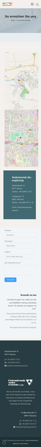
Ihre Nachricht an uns (12, 263)
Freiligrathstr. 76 (18, 196)
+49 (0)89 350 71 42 (25, 202)
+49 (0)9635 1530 (24, 192)
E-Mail (7, 252)
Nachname (8, 241)
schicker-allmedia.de (31, 440)
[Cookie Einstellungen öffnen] (4, 444)
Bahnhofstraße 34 (18, 185)
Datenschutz (24, 443)
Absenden (10, 280)
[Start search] (37, 4)
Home (13, 20)
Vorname (8, 230)
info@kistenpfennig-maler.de (17, 366)
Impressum (16, 443)
